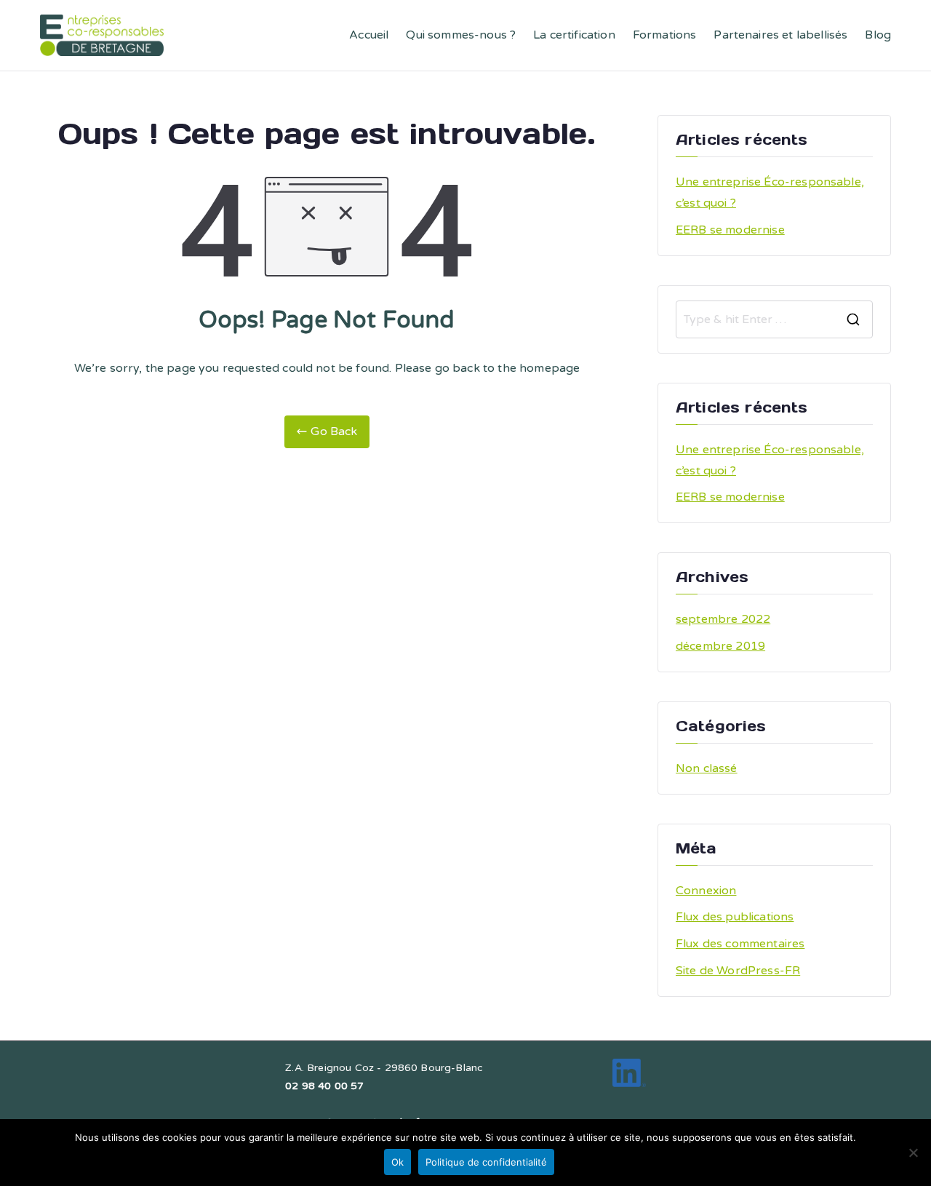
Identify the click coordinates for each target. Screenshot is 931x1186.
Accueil (368, 35)
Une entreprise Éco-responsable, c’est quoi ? (770, 192)
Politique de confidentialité (486, 1162)
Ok (397, 1162)
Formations (665, 35)
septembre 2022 (723, 619)
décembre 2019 (720, 646)
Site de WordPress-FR (738, 970)
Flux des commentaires (740, 943)
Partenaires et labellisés (780, 35)
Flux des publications (735, 917)
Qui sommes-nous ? (461, 35)
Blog (878, 35)
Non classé (707, 768)
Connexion (706, 890)
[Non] (913, 1152)
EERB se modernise (730, 230)
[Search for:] (774, 319)
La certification (574, 35)
